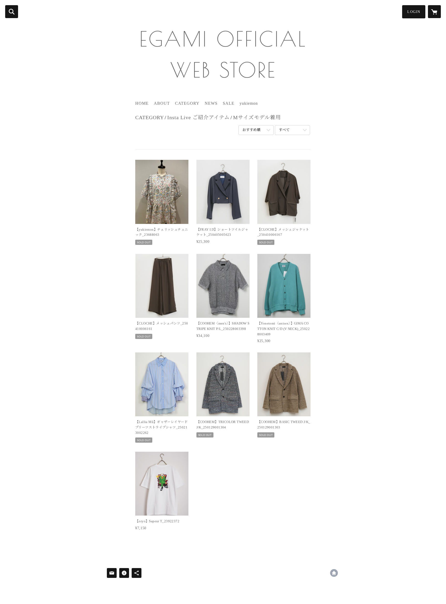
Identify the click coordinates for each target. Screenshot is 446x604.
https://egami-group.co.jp (334, 573)
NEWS (211, 103)
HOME (142, 103)
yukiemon (249, 103)
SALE (228, 103)
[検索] (11, 11)
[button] (413, 11)
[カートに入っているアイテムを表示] (434, 11)
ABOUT (162, 103)
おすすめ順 (251, 130)
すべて (284, 130)
